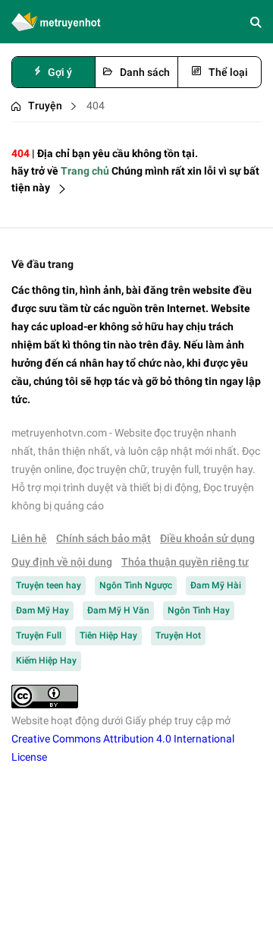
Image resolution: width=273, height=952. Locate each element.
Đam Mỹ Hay (42, 610)
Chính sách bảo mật (103, 538)
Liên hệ (29, 538)
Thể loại (228, 72)
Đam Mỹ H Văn (118, 610)
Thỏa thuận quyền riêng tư (185, 562)
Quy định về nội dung (61, 562)
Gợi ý (60, 72)
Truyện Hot (178, 635)
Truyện (45, 105)
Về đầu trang (42, 264)
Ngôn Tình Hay (199, 610)
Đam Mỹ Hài (215, 585)
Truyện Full (38, 635)
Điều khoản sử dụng (207, 538)
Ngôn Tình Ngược (135, 585)
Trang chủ (85, 171)
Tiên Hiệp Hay (108, 635)
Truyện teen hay (48, 585)
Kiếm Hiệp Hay (46, 660)
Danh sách (145, 72)
